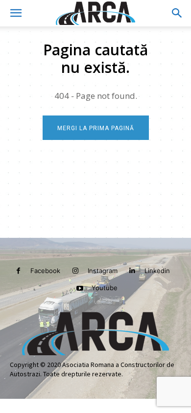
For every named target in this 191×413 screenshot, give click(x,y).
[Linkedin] (132, 271)
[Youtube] (79, 288)
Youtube (105, 288)
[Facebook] (18, 271)
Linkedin (157, 271)
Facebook (45, 271)
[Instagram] (75, 271)
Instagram (103, 271)
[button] (15, 13)
